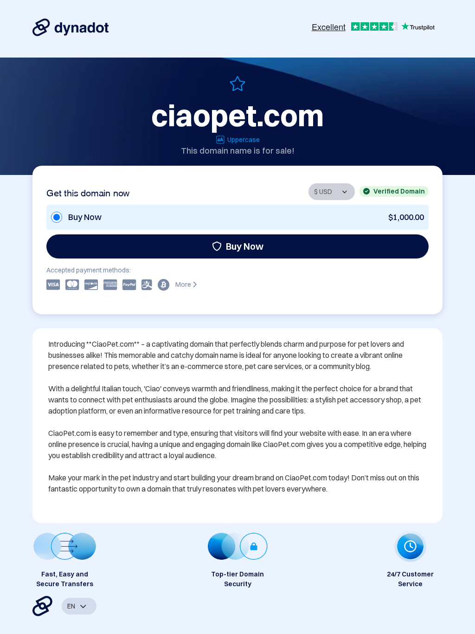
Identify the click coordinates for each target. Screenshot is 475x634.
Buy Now (244, 246)
